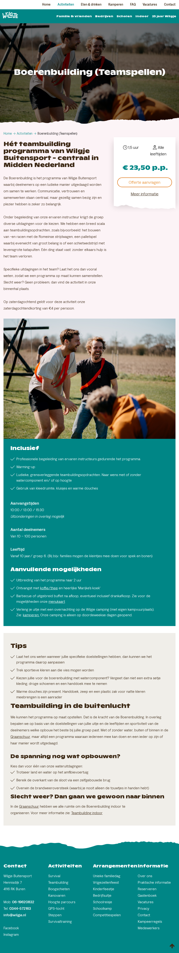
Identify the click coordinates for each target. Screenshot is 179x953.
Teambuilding (81, 812)
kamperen (31, 615)
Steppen (55, 915)
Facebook (11, 928)
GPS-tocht (56, 908)
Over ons (145, 875)
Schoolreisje (102, 902)
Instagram (11, 934)
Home (46, 4)
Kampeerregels (150, 921)
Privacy (143, 908)
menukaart (56, 601)
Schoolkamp (102, 908)
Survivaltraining (60, 921)
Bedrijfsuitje (102, 895)
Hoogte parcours (61, 902)
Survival (54, 875)
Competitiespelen (107, 915)
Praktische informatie (154, 882)
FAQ (133, 4)
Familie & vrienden (74, 16)
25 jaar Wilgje (164, 16)
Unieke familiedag (106, 875)
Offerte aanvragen (144, 182)
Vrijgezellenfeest (106, 882)
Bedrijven (104, 16)
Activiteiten (66, 4)
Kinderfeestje (103, 888)
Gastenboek (147, 895)
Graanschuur (20, 736)
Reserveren (147, 888)
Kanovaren (56, 895)
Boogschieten (59, 888)
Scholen (124, 16)
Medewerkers (148, 928)
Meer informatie (144, 194)
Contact (170, 4)
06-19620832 (23, 902)
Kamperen (115, 4)
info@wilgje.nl (14, 915)
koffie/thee (49, 588)
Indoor (142, 16)
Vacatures (150, 4)
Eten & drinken (91, 4)
